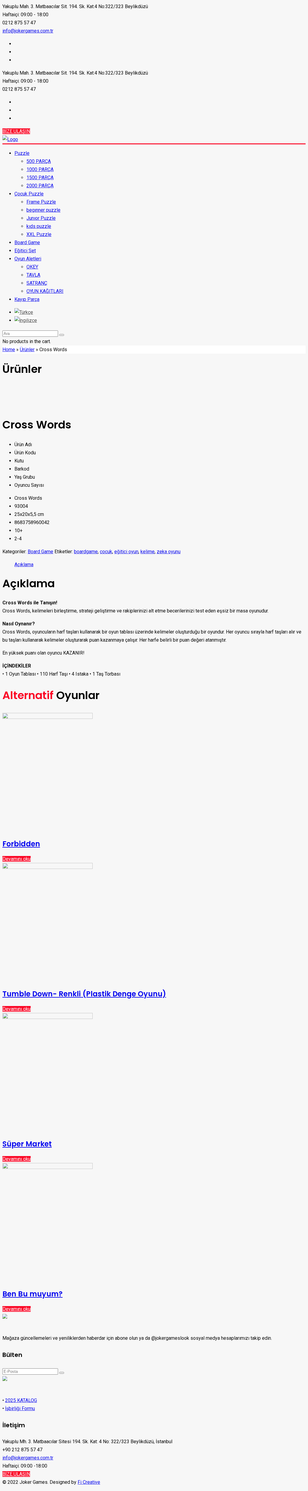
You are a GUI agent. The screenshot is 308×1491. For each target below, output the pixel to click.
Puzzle (21, 153)
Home (8, 349)
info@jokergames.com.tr (27, 31)
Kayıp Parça (26, 299)
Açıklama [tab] (23, 564)
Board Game (27, 242)
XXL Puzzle (38, 234)
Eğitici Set (25, 250)
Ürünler (27, 349)
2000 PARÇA (40, 186)
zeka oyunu (168, 551)
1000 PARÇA (40, 169)
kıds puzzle (38, 226)
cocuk (106, 551)
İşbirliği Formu (20, 1408)
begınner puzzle (43, 210)
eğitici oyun (126, 551)
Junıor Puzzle (41, 218)
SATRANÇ (36, 283)
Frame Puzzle (41, 202)
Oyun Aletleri (27, 259)
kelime (147, 551)
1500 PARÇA (40, 177)
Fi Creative (89, 1482)
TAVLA (33, 275)
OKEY (32, 267)
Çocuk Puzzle (29, 194)
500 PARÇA (38, 161)
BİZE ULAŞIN (16, 131)
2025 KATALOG (21, 1400)
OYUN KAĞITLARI (44, 291)
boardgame (86, 551)
